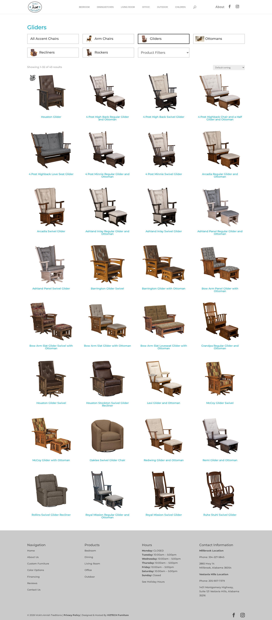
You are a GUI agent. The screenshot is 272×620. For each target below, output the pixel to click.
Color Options (35, 570)
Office (146, 7)
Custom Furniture (38, 563)
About (220, 7)
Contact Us (34, 589)
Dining (89, 557)
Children (180, 7)
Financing (33, 576)
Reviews (32, 583)
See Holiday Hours (153, 581)
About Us (33, 557)
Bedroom (84, 7)
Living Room (128, 7)
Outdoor (162, 7)
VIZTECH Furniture (118, 615)
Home (31, 550)
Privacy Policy (72, 615)
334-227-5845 (216, 557)
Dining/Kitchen (105, 7)
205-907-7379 (217, 580)
